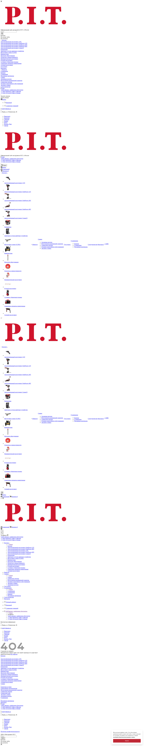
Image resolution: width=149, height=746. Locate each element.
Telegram (6, 119)
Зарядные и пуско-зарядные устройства (12, 668)
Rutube (6, 121)
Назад (11, 544)
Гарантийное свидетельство (9, 688)
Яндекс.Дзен (8, 124)
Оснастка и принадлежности (9, 674)
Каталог (10, 546)
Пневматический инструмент (9, 676)
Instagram (6, 118)
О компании (11, 591)
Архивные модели (6, 696)
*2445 (3, 88)
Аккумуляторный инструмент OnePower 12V (14, 660)
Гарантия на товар (6, 687)
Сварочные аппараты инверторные (11, 680)
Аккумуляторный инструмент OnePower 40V (14, 663)
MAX (5, 122)
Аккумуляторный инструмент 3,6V (11, 659)
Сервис (10, 577)
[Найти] (2, 34)
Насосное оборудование (8, 673)
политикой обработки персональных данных (124, 737)
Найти (2, 738)
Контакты (3, 702)
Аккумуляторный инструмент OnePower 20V (14, 662)
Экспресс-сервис (6, 694)
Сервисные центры (6, 691)
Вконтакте (7, 116)
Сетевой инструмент (7, 682)
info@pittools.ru (6, 108)
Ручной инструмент (6, 677)
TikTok (6, 125)
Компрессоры (5, 671)
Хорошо (127, 740)
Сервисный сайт (5, 693)
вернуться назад (5, 654)
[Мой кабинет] (1, 529)
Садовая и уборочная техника (9, 679)
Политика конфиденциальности (10, 731)
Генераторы (4, 666)
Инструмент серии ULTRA (9, 670)
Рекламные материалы (7, 701)
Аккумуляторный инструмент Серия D (12, 665)
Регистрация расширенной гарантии (11, 690)
